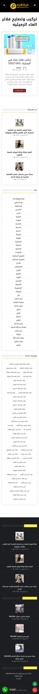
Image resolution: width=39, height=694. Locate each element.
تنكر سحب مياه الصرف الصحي (19, 437)
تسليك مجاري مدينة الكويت (23, 425)
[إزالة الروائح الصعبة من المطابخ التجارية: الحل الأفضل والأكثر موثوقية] (19, 122)
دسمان (18, 316)
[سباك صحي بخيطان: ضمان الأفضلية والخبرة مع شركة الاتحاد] (19, 166)
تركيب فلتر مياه (11, 393)
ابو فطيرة (18, 206)
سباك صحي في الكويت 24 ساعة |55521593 (18, 673)
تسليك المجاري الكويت (19, 409)
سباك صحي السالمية (26, 450)
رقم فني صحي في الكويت (19, 446)
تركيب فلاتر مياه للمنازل (19, 384)
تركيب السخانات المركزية (26, 368)
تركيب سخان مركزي (11, 368)
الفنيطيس (18, 266)
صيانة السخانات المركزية (19, 470)
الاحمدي (18, 209)
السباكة (18, 245)
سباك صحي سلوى (13, 454)
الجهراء (18, 220)
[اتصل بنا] (5, 689)
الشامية (18, 248)
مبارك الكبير (18, 341)
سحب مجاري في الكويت (19, 462)
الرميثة (18, 234)
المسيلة (18, 284)
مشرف (18, 345)
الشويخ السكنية (18, 256)
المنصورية (18, 288)
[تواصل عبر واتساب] (34, 683)
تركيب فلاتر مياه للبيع (19, 380)
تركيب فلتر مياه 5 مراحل (19, 401)
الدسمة (18, 227)
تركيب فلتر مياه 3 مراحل (19, 397)
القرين (18, 270)
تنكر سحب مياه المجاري (19, 442)
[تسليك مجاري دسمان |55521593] (19, 608)
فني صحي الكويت (26, 482)
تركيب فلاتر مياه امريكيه (13, 376)
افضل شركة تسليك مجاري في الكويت (19, 364)
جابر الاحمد (18, 298)
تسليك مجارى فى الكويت (19, 417)
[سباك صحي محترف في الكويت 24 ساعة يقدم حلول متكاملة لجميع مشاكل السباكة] (19, 6)
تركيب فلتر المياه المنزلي (25, 393)
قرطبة (18, 334)
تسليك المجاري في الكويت (19, 413)
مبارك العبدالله (18, 338)
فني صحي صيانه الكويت (19, 495)
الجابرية (18, 216)
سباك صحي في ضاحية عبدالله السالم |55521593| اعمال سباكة (19, 657)
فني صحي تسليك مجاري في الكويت (19, 491)
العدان (18, 263)
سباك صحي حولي (26, 454)
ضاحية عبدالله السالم (18, 327)
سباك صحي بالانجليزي (12, 450)
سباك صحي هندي (27, 458)
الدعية (18, 231)
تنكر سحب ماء (27, 429)
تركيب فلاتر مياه (27, 376)
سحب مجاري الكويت (19, 466)
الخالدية (18, 223)
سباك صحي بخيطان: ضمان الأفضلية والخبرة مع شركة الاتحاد (19, 175)
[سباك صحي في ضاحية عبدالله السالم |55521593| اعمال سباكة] (19, 648)
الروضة (18, 238)
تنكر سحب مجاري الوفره (19, 433)
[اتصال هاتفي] (34, 690)
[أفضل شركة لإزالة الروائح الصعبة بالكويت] (19, 144)
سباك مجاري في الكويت (12, 458)
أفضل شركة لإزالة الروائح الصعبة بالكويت (19, 153)
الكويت (18, 277)
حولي (18, 313)
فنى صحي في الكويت (26, 474)
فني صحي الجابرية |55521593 (19, 636)
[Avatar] (25, 68)
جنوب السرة (18, 305)
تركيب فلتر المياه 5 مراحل (19, 388)
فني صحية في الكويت (19, 487)
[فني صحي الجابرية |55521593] (19, 628)
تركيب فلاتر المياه (27, 372)
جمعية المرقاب (18, 302)
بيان (18, 295)
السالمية (18, 241)
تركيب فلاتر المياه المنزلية (13, 372)
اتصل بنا (18, 678)
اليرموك (18, 291)
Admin (18, 68)
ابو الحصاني (18, 202)
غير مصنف (18, 330)
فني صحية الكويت (13, 482)
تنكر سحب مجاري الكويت (13, 429)
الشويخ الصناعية (18, 259)
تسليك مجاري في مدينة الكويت (19, 421)
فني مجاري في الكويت (19, 499)
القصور (18, 273)
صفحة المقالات (18, 676)
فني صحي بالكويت (11, 474)
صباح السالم (18, 323)
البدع (18, 213)
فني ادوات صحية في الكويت (19, 478)
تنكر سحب (10, 425)
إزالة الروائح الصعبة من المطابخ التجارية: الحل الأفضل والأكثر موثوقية (19, 131)
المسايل (18, 280)
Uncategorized (18, 198)
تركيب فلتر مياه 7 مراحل (19, 405)
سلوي (18, 320)
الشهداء (18, 252)
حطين (18, 309)
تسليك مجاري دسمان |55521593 (19, 616)
